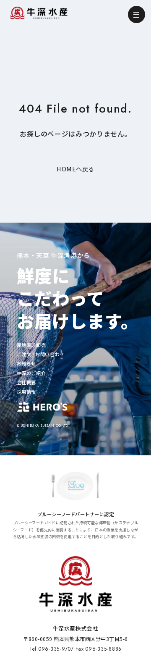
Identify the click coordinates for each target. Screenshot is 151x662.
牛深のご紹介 (31, 373)
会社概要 (26, 382)
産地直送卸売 (31, 345)
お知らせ (26, 363)
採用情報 (26, 391)
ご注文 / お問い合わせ (41, 354)
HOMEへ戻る (75, 168)
